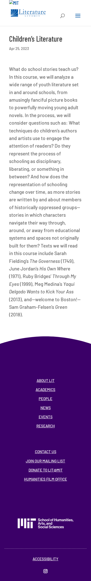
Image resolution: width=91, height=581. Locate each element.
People (45, 398)
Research (45, 426)
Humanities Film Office (45, 479)
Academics (45, 389)
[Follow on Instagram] (45, 571)
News (45, 407)
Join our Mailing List (45, 461)
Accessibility (45, 559)
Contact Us (45, 451)
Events (46, 416)
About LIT (46, 380)
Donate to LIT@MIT (46, 470)
